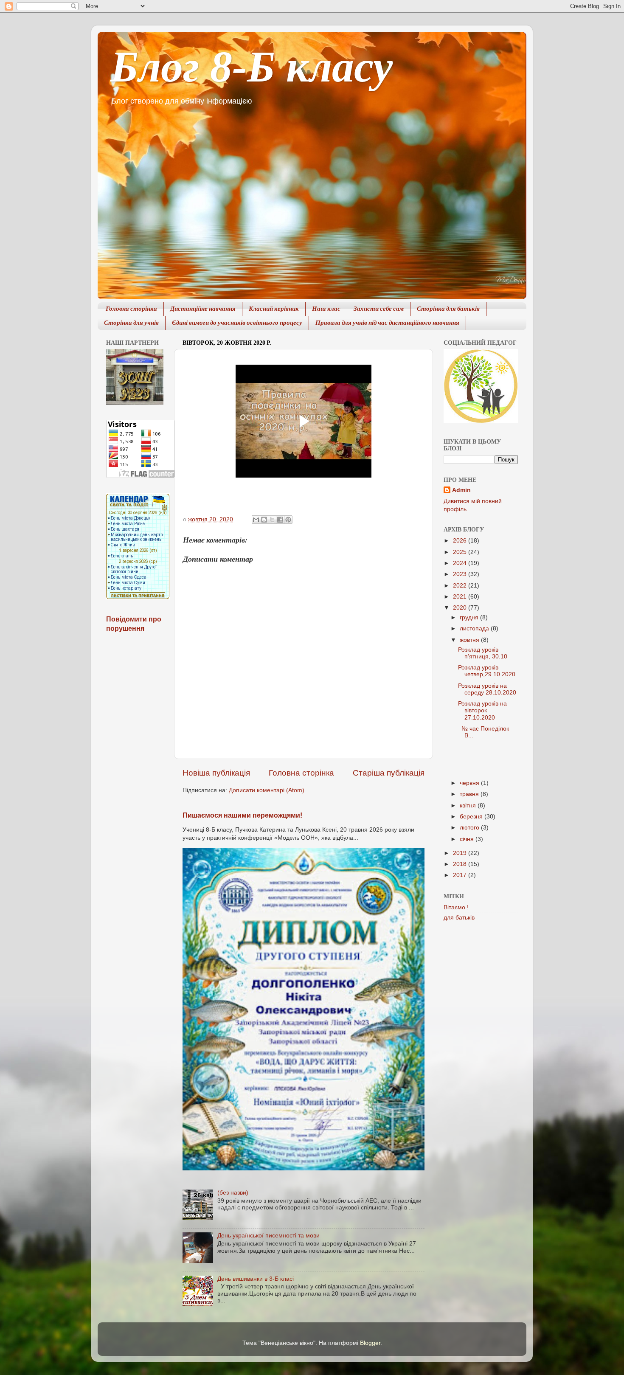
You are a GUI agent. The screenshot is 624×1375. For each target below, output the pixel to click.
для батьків (459, 917)
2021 (460, 596)
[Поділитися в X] (272, 519)
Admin (461, 490)
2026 (460, 540)
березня (472, 816)
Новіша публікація (216, 772)
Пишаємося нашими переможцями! (242, 815)
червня (470, 783)
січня (467, 839)
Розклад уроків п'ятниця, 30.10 (482, 653)
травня (470, 794)
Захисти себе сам (379, 309)
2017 (460, 875)
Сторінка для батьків (448, 309)
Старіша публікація (388, 772)
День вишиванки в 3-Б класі (255, 1279)
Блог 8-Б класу (251, 66)
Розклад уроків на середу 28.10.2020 (487, 689)
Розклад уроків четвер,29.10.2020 (486, 671)
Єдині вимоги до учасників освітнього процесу (237, 323)
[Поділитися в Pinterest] (288, 519)
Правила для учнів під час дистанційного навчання (387, 323)
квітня (469, 805)
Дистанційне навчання (203, 309)
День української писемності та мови (268, 1235)
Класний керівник (274, 309)
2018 (460, 864)
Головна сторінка (131, 309)
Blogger (370, 1343)
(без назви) (232, 1192)
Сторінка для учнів (131, 323)
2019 (460, 853)
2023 (460, 574)
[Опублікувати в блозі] (264, 519)
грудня (470, 617)
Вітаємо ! (456, 907)
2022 (460, 585)
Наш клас (326, 309)
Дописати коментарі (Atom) (266, 790)
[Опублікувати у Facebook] (280, 519)
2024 (460, 563)
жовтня (470, 640)
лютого (470, 827)
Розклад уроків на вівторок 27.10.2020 (482, 710)
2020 (460, 608)
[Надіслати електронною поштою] (256, 519)
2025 (460, 552)
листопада (475, 628)
